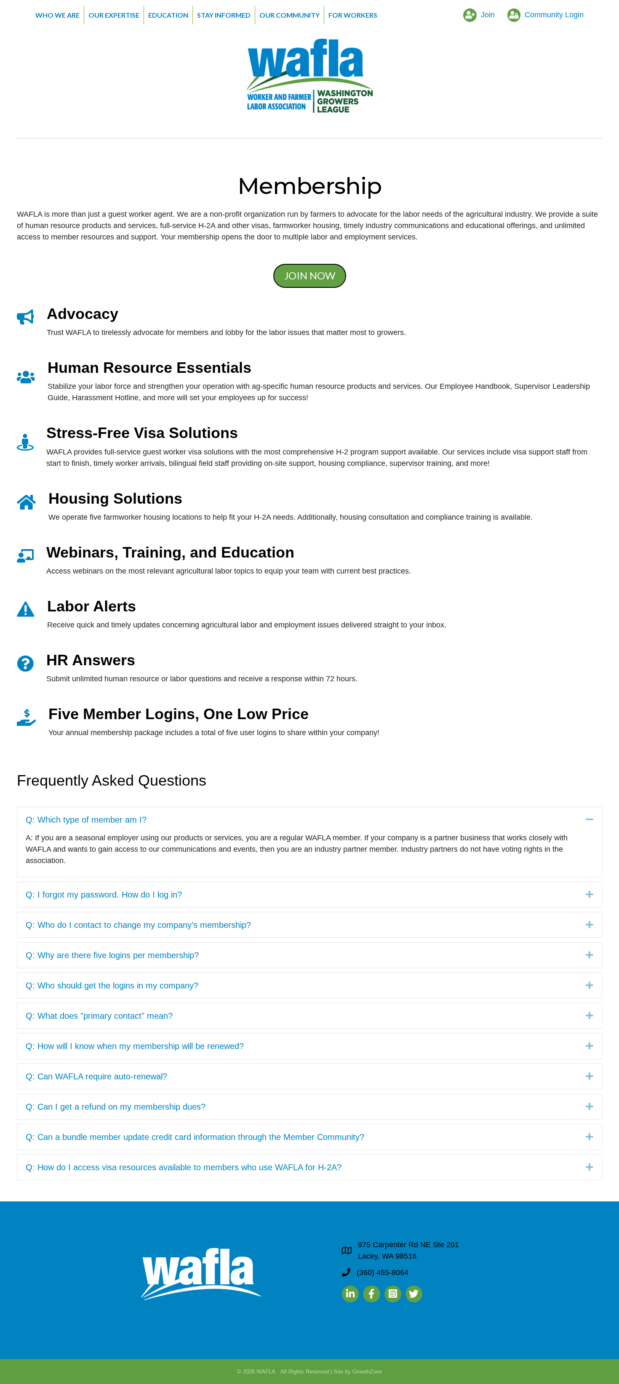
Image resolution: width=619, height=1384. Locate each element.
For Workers (352, 15)
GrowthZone (367, 1371)
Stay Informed (224, 15)
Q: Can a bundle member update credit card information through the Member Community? (195, 1137)
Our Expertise (113, 15)
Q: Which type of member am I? (86, 819)
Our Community (289, 15)
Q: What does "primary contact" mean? (99, 1015)
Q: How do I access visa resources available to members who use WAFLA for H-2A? (184, 1167)
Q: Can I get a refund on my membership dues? (115, 1106)
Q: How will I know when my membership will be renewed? (135, 1046)
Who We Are (57, 15)
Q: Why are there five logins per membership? (112, 955)
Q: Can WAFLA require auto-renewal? (96, 1076)
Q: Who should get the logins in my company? (112, 985)
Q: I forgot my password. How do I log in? (104, 894)
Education (168, 15)
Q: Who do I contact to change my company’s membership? (138, 925)
